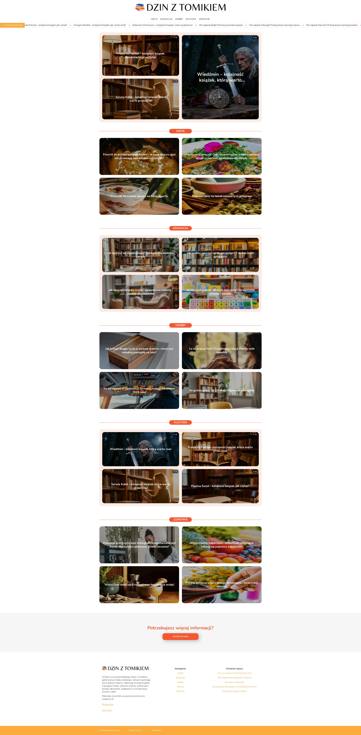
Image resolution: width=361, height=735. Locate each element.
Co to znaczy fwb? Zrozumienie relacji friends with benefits (222, 350)
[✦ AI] (238, 118)
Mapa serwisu (135, 730)
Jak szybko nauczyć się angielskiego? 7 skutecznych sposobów (220, 255)
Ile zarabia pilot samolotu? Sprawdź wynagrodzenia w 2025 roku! (139, 390)
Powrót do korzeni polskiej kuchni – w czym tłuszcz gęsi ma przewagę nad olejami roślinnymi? (139, 156)
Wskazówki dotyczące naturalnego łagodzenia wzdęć (139, 585)
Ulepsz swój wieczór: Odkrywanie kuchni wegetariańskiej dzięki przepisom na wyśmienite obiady (221, 156)
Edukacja (166, 19)
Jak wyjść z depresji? (234, 682)
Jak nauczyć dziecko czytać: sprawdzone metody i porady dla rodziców (141, 292)
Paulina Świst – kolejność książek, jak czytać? (220, 486)
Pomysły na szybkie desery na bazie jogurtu (139, 196)
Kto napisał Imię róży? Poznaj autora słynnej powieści (266, 25)
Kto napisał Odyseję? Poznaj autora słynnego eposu (209, 25)
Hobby (179, 19)
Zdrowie (204, 19)
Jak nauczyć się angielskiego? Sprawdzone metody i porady (140, 255)
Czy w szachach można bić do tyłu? (235, 673)
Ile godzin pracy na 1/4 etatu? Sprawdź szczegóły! (221, 390)
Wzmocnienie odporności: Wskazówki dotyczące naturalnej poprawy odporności (221, 545)
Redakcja (107, 704)
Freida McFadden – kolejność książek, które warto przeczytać (140, 55)
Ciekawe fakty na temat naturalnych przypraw (222, 196)
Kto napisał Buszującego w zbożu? (234, 677)
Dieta (154, 19)
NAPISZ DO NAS (180, 636)
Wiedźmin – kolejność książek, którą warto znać (322, 25)
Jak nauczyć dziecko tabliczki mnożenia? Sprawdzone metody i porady (220, 292)
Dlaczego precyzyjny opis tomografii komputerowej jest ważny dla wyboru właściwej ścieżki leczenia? (139, 545)
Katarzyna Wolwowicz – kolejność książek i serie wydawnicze (97, 25)
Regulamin (156, 730)
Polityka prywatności (109, 730)
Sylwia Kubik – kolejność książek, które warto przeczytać (141, 99)
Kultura (191, 19)
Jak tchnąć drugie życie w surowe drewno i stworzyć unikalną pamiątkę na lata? (139, 350)
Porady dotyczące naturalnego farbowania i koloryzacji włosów (222, 584)
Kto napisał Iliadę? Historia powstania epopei (156, 25)
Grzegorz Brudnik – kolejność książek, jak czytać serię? (35, 25)
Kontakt (107, 710)
